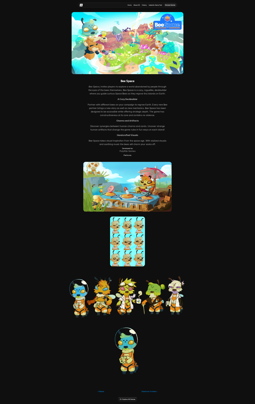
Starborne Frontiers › (149, 391)
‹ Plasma (101, 391)
